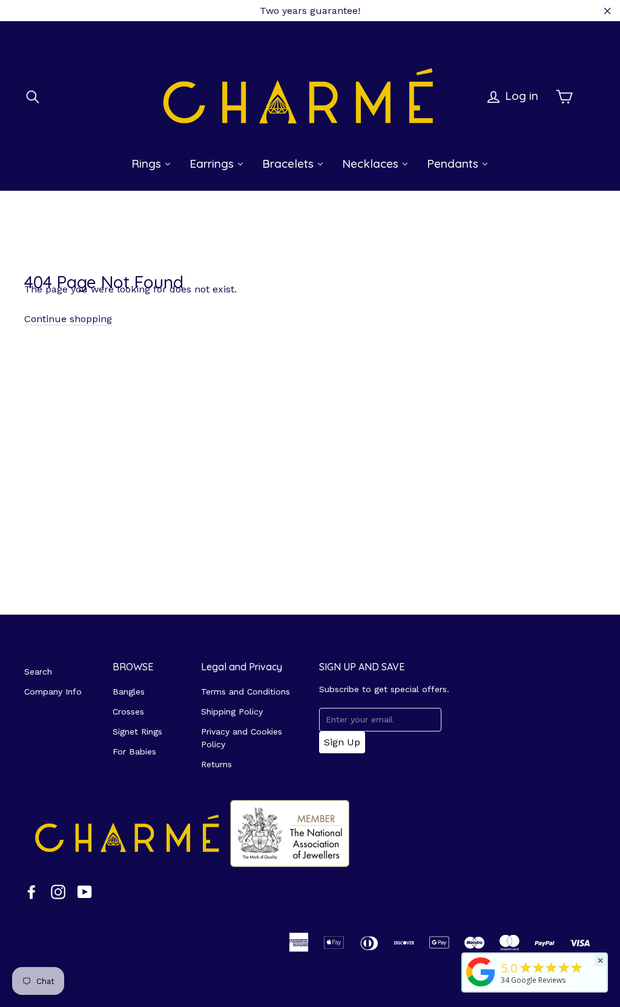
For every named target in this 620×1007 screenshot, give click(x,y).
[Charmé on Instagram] (58, 891)
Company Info (53, 691)
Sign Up (342, 742)
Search (38, 671)
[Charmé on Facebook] (31, 891)
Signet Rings (137, 731)
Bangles (129, 691)
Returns (216, 764)
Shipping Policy (232, 711)
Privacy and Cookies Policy (241, 738)
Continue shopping (68, 319)
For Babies (134, 751)
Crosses (128, 711)
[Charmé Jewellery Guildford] (480, 986)
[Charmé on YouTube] (85, 891)
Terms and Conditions (245, 691)
